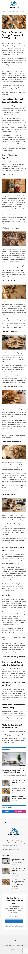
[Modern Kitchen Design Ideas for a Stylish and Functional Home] (14, 759)
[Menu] (3, 5)
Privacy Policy (15, 926)
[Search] (25, 5)
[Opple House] (14, 4)
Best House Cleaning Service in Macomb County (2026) (19, 798)
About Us (5, 945)
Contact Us (12, 945)
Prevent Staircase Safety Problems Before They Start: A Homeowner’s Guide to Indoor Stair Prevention (18, 883)
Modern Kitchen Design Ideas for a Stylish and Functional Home (18, 861)
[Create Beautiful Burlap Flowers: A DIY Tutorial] (14, 28)
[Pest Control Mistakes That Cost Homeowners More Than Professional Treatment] (6, 783)
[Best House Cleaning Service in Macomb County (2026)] (6, 799)
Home (3, 11)
